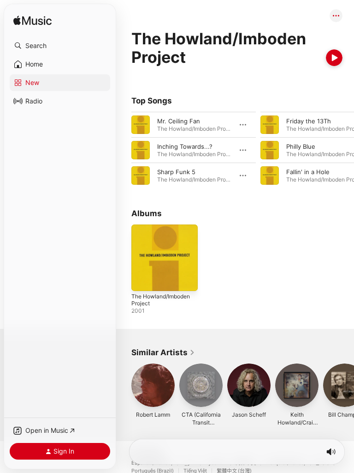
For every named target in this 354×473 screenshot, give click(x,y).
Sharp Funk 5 (176, 172)
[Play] (334, 57)
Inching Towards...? (184, 146)
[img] (32, 21)
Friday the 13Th (308, 121)
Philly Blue (300, 146)
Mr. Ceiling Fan (178, 121)
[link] (163, 352)
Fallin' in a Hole (308, 172)
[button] (60, 46)
